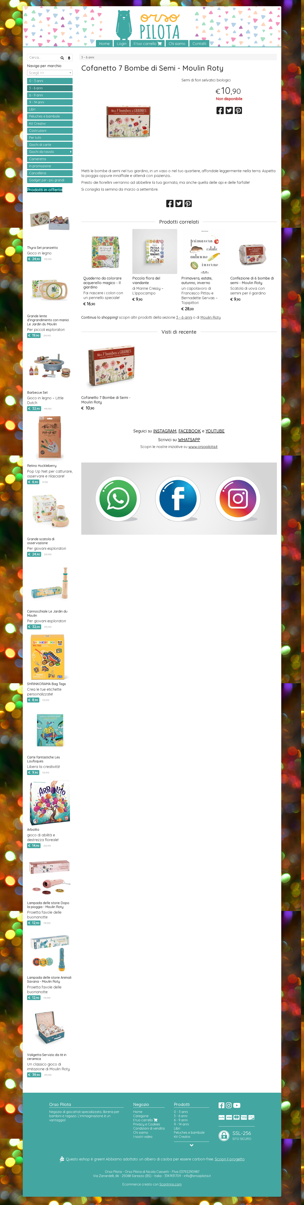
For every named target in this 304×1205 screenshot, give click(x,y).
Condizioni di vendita (149, 1128)
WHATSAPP (189, 439)
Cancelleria (37, 173)
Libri (32, 109)
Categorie (140, 1116)
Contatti (199, 43)
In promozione (40, 166)
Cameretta (37, 159)
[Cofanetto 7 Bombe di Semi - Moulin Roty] (129, 121)
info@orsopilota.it (197, 1176)
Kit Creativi (37, 123)
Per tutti (35, 138)
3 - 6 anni (87, 57)
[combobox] (50, 73)
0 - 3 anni (36, 81)
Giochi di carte (40, 145)
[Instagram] (229, 1106)
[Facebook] (221, 1106)
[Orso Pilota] (152, 26)
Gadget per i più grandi (46, 180)
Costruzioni (37, 130)
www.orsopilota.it (203, 446)
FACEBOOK (189, 431)
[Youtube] (237, 1106)
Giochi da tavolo (41, 152)
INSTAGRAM (164, 431)
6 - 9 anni (36, 95)
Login (121, 43)
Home (104, 43)
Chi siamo (177, 43)
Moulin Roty (210, 317)
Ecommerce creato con (152, 1184)
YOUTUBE (215, 431)
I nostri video (142, 1137)
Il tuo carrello (145, 43)
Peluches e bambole (44, 116)
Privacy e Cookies (146, 1124)
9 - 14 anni (36, 102)
